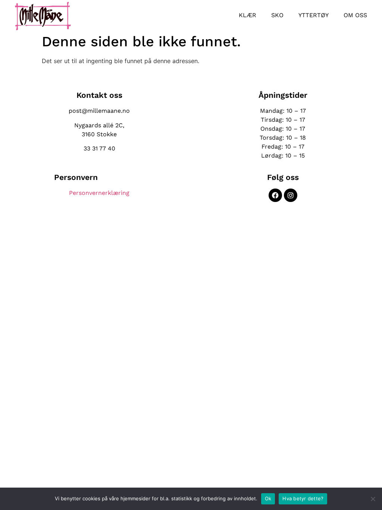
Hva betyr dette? (302, 498)
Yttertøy (313, 15)
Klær (247, 15)
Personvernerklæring (99, 192)
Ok (268, 498)
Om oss (355, 15)
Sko (277, 15)
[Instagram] (290, 195)
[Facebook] (275, 195)
